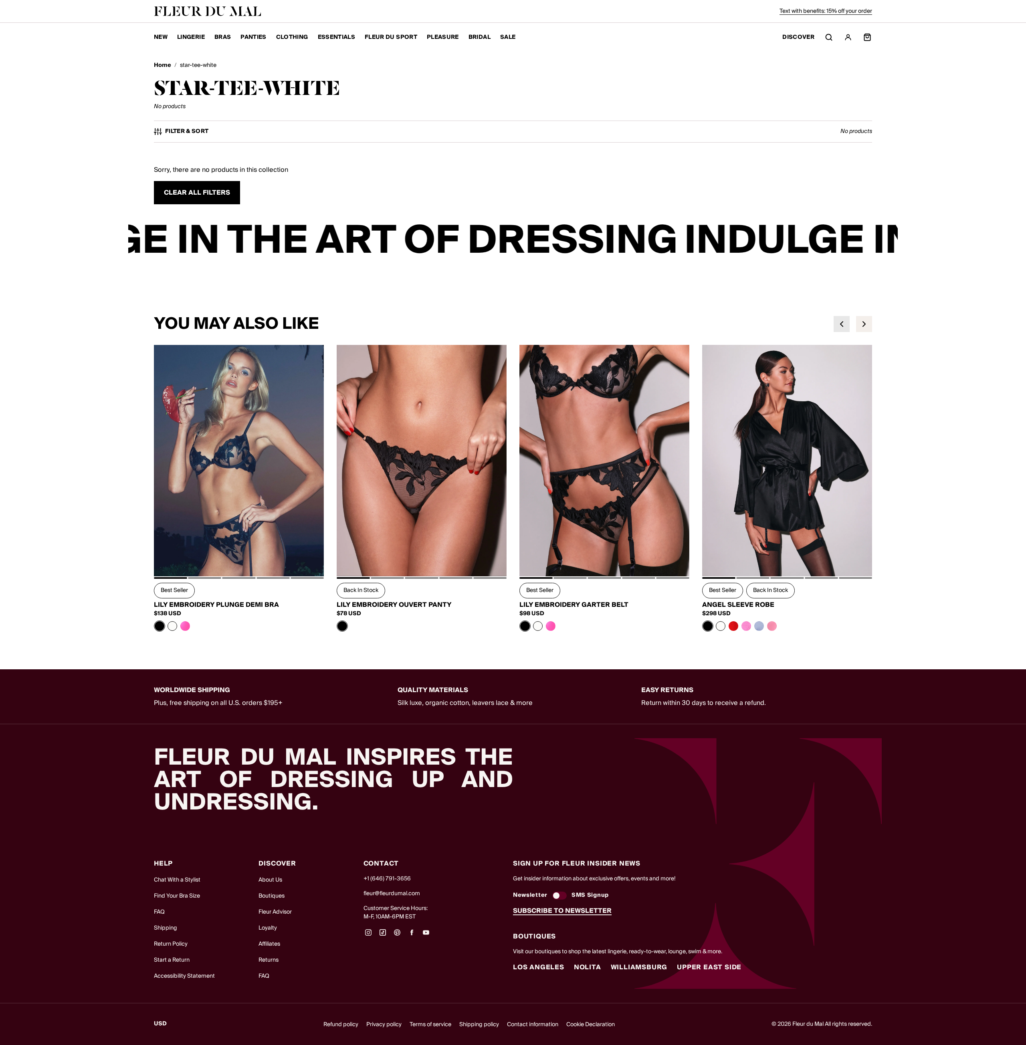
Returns (269, 960)
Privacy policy (384, 1024)
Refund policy (340, 1024)
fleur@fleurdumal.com (392, 893)
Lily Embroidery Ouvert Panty (394, 605)
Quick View (239, 558)
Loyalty (268, 928)
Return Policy (171, 944)
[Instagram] (368, 935)
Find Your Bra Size (177, 896)
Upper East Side (709, 967)
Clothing (292, 37)
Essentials (336, 37)
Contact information (532, 1024)
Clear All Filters (197, 192)
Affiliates (269, 944)
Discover (798, 37)
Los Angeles (538, 967)
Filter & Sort (187, 131)
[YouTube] (426, 935)
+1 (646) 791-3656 (387, 879)
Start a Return (172, 960)
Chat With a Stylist (177, 880)
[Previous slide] (842, 324)
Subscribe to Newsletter (562, 911)
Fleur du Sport (391, 37)
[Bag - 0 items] (867, 37)
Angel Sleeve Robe (738, 605)
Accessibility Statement (184, 976)
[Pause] (886, 241)
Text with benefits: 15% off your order (826, 11)
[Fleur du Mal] (207, 11)
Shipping (165, 928)
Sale (507, 37)
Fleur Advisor (275, 912)
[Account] (848, 37)
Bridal (480, 37)
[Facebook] (411, 935)
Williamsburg (639, 967)
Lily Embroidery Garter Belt (573, 605)
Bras (222, 37)
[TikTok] (383, 935)
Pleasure (443, 37)
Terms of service (430, 1024)
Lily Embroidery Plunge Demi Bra (216, 605)
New (161, 37)
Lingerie (191, 37)
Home (162, 65)
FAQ (159, 912)
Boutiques (272, 896)
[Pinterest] (397, 935)
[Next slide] (864, 324)
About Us (270, 880)
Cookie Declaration (590, 1024)
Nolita (587, 967)
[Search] (829, 37)
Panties (253, 37)
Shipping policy (479, 1024)
